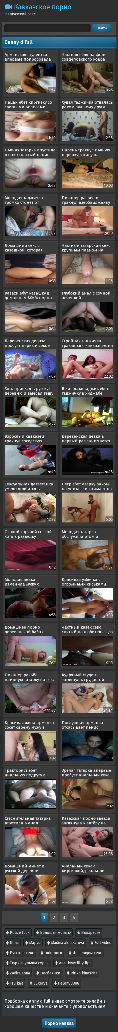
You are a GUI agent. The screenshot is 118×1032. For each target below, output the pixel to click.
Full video (102, 942)
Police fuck (19, 932)
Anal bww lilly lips (74, 963)
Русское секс (21, 953)
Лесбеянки (49, 973)
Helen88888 (68, 983)
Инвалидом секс (86, 953)
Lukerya (39, 983)
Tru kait (16, 983)
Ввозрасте (90, 932)
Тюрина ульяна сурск (29, 963)
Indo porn (52, 953)
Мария (34, 942)
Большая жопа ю (55, 932)
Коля (14, 942)
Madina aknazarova (67, 942)
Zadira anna (19, 973)
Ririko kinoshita (83, 973)
